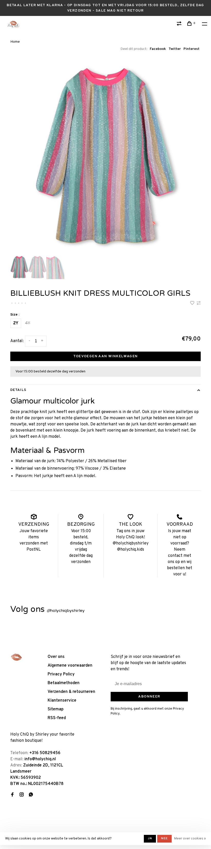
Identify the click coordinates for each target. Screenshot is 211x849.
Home (15, 42)
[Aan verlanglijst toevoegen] (192, 303)
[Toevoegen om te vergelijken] (199, 303)
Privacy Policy (61, 674)
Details (18, 390)
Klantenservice (62, 700)
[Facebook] (12, 795)
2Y (15, 323)
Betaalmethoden (64, 683)
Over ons (56, 656)
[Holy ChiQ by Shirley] (16, 657)
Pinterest (191, 49)
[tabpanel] (105, 156)
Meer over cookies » (190, 839)
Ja (150, 838)
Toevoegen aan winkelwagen (105, 356)
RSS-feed (57, 718)
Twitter (175, 49)
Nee (164, 838)
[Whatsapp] (31, 795)
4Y (27, 323)
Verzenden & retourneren (71, 691)
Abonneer (149, 696)
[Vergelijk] (180, 24)
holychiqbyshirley (66, 610)
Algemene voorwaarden (70, 665)
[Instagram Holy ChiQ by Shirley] (22, 795)
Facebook (158, 49)
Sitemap (56, 709)
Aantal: (17, 341)
